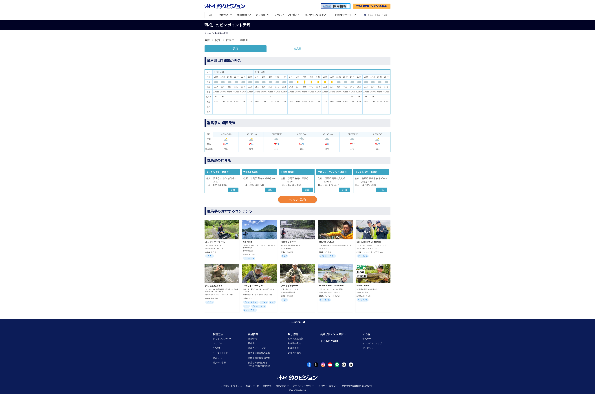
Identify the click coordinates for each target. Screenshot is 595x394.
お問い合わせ (282, 386)
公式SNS (366, 338)
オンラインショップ (372, 343)
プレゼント (367, 348)
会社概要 (224, 386)
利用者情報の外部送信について (357, 386)
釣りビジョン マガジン (333, 334)
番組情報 (253, 334)
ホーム (208, 33)
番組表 (251, 343)
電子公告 (237, 386)
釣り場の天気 (221, 33)
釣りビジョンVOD (222, 338)
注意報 (297, 48)
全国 (207, 40)
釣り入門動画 (294, 353)
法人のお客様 (219, 362)
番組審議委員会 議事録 (259, 358)
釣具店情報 (293, 348)
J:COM (216, 348)
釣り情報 (293, 334)
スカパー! (217, 343)
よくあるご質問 (329, 341)
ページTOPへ (296, 322)
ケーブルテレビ (220, 353)
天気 (235, 48)
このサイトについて (328, 386)
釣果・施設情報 (295, 338)
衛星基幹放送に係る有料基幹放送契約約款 (259, 364)
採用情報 (267, 386)
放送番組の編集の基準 (259, 353)
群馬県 (230, 40)
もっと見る (297, 199)
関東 (218, 40)
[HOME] (210, 15)
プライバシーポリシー (303, 386)
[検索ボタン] (365, 15)
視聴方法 (218, 334)
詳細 (233, 189)
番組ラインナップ (256, 348)
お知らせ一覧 (252, 386)
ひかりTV (217, 358)
